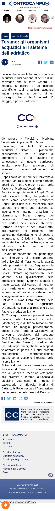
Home (5, 36)
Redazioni (8, 439)
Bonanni (32, 10)
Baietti (19, 10)
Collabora (8, 446)
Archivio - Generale (30, 8)
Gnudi (45, 10)
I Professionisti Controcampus (40, 28)
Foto (5, 472)
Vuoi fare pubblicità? (13, 456)
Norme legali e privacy (14, 469)
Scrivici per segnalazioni (15, 459)
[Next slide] (52, 17)
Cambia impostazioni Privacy (21, 502)
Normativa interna (12, 465)
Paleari (7, 10)
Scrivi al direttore (11, 452)
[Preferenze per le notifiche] (5, 505)
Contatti (7, 443)
